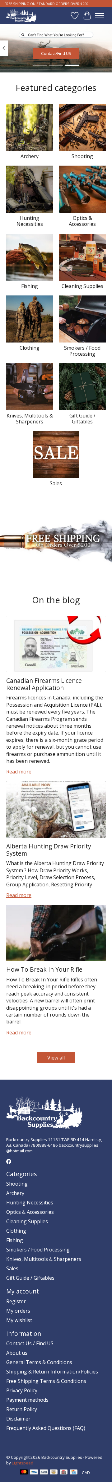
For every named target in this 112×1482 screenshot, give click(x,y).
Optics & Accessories (82, 221)
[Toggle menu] (99, 15)
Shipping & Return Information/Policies (52, 1371)
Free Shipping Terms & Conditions (46, 1381)
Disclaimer (18, 1418)
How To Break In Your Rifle (44, 969)
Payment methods (27, 1399)
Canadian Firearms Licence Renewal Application (44, 684)
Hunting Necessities (29, 221)
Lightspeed (22, 1463)
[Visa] (34, 1472)
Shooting (82, 156)
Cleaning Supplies (82, 286)
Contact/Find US (56, 53)
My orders (18, 1310)
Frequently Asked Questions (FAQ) (45, 1428)
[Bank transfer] (44, 1472)
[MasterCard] (24, 1472)
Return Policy (21, 1409)
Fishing (29, 286)
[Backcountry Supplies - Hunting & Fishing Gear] (21, 15)
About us (16, 1352)
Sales (56, 483)
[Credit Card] (73, 1472)
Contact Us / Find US (30, 1343)
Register (16, 1301)
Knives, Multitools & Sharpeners (30, 418)
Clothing (30, 347)
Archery (30, 156)
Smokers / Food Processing (82, 350)
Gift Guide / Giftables (82, 418)
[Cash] (54, 1472)
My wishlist (19, 1320)
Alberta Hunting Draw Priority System (48, 850)
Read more (18, 771)
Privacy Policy (21, 1390)
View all (56, 1057)
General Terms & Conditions (39, 1362)
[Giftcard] (64, 1472)
